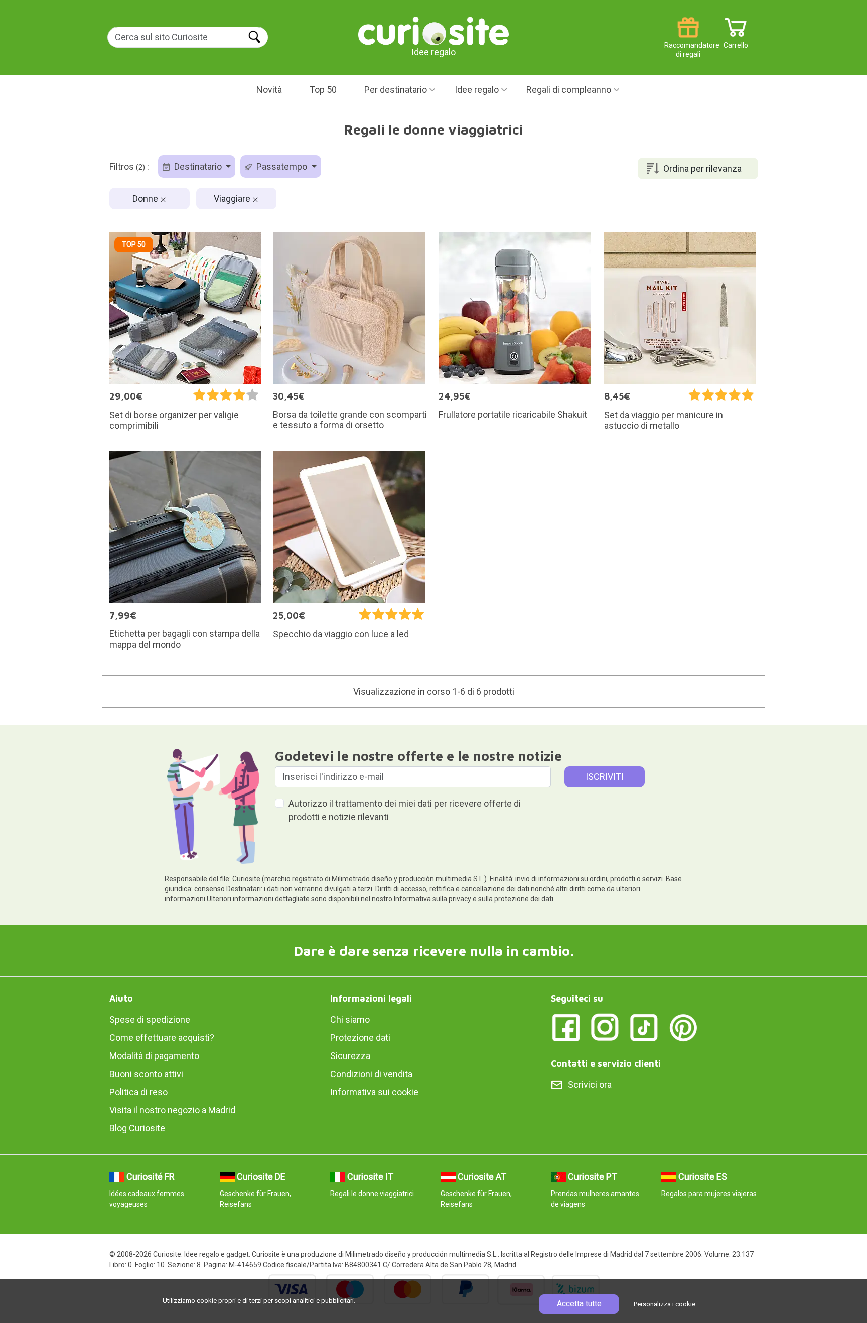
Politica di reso (138, 1092)
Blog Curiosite (137, 1128)
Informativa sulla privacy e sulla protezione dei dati (473, 899)
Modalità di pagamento (154, 1055)
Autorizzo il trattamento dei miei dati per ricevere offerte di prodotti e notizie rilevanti (404, 810)
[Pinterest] (683, 1027)
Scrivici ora (590, 1084)
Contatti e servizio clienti (606, 1063)
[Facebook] (566, 1027)
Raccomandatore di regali (688, 41)
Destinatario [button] (198, 166)
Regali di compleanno (568, 89)
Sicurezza (350, 1055)
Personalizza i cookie (664, 1304)
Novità (269, 89)
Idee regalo (477, 89)
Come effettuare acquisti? (161, 1037)
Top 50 (323, 89)
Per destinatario (395, 89)
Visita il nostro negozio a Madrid (172, 1110)
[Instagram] (605, 1027)
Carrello (736, 41)
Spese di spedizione (149, 1019)
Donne (146, 198)
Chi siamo (350, 1019)
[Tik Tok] (644, 1027)
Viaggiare (233, 198)
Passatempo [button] (281, 166)
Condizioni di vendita (371, 1074)
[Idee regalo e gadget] (433, 30)
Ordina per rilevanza (702, 168)
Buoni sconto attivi (146, 1074)
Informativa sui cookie (374, 1092)
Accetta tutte (579, 1303)
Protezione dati (360, 1037)
